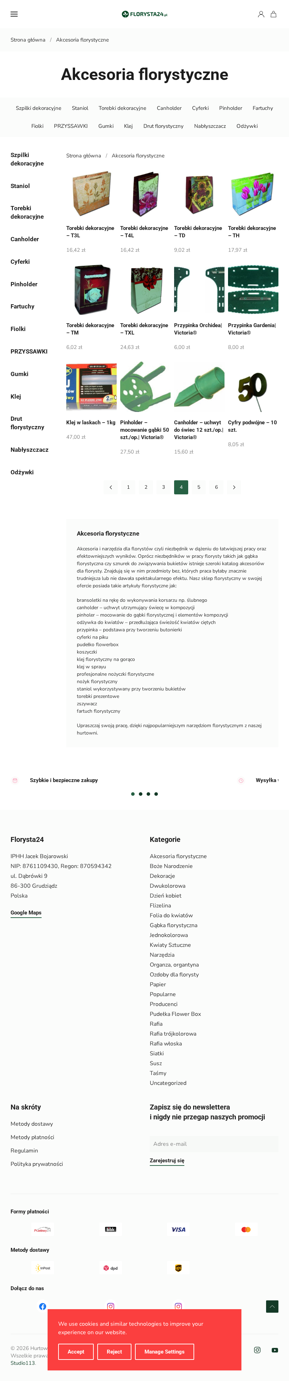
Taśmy (158, 1073)
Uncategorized (168, 1083)
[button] (14, 14)
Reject (114, 1352)
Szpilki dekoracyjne (38, 108)
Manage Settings (164, 1352)
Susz (156, 1063)
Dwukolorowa (167, 886)
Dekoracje (162, 876)
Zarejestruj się (167, 1160)
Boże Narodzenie (171, 866)
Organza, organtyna (174, 965)
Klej (128, 126)
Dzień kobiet (166, 896)
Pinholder (230, 108)
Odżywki (247, 126)
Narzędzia (162, 955)
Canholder (169, 108)
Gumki (105, 126)
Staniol (80, 108)
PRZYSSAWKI (71, 126)
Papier (158, 984)
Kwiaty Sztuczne (170, 945)
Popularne (163, 994)
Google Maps (26, 913)
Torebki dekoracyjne (122, 108)
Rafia (156, 1024)
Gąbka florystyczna (173, 925)
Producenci (164, 1004)
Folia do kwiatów (171, 915)
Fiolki (37, 126)
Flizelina (160, 906)
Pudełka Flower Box (175, 1014)
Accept (76, 1352)
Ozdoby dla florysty (174, 975)
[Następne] (234, 487)
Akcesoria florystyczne (178, 856)
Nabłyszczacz (210, 126)
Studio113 (23, 1363)
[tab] (133, 794)
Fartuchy (263, 108)
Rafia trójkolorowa (173, 1034)
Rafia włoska (166, 1044)
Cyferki (200, 108)
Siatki (157, 1053)
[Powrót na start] (144, 14)
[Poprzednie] (111, 487)
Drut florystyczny (163, 126)
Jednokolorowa (169, 935)
